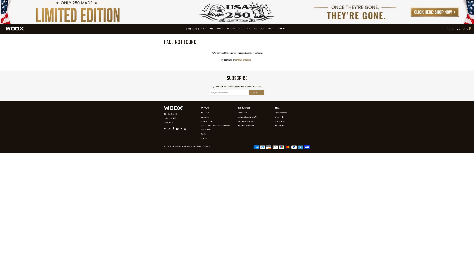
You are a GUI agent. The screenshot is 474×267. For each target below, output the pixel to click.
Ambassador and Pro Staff (247, 117)
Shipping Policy (280, 121)
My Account (205, 113)
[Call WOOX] (447, 28)
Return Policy (279, 125)
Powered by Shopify (203, 146)
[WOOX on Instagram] (169, 129)
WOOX (172, 146)
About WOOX (242, 113)
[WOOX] (15, 28)
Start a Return (206, 130)
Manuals (204, 138)
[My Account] (458, 28)
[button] (204, 29)
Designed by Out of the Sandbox (186, 146)
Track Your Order (207, 121)
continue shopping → (244, 60)
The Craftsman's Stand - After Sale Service (215, 125)
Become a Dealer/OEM (246, 125)
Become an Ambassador (246, 121)
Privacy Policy (280, 117)
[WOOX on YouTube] (177, 129)
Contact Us (205, 117)
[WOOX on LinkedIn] (181, 129)
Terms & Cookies (281, 113)
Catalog (204, 134)
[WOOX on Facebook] (173, 129)
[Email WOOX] (185, 129)
